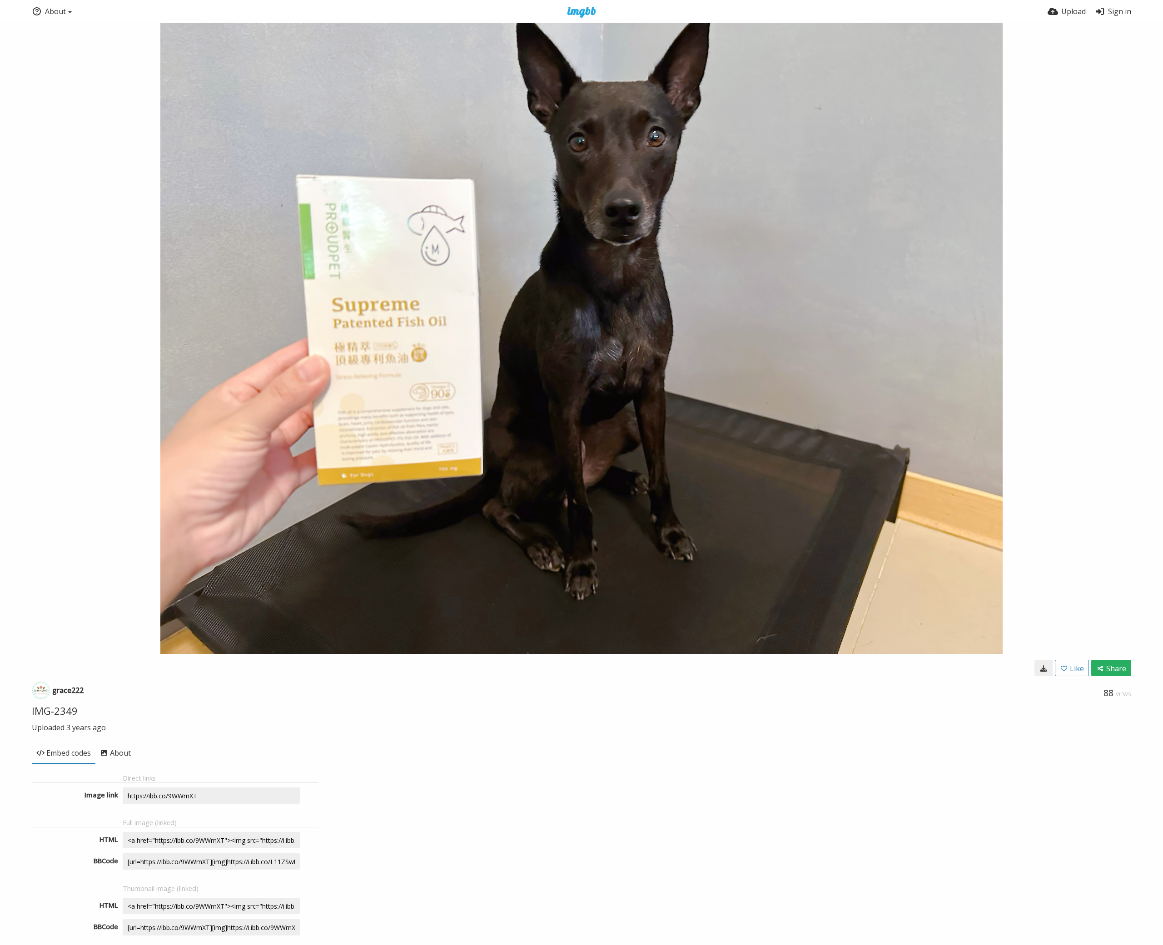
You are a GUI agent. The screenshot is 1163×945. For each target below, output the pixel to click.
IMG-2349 (55, 710)
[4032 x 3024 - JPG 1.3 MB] (1043, 668)
